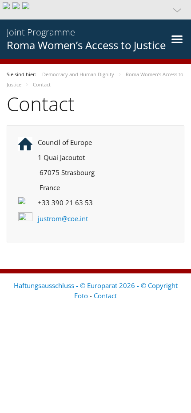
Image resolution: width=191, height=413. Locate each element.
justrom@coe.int (63, 218)
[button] (95, 9)
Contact (105, 295)
